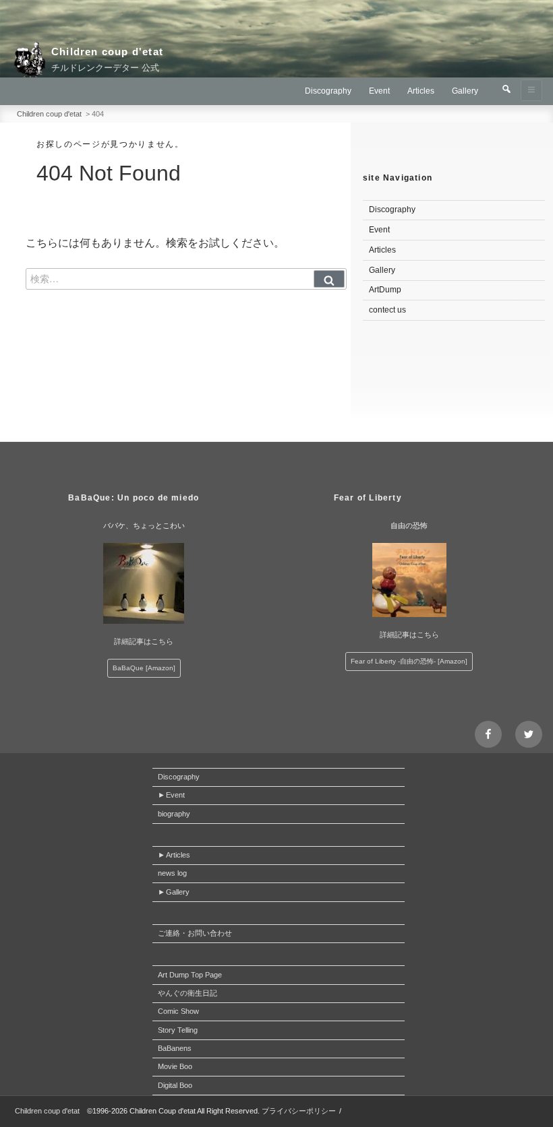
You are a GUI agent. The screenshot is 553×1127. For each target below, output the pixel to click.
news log (172, 873)
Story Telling (178, 1030)
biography (174, 814)
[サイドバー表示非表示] (531, 90)
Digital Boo (175, 1085)
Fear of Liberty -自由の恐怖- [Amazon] (409, 661)
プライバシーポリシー (299, 1111)
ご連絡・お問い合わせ (195, 933)
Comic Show (178, 1011)
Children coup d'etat (107, 51)
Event (379, 91)
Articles (420, 91)
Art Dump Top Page (190, 975)
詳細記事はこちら (143, 641)
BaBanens (175, 1048)
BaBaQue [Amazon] (144, 668)
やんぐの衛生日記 (187, 993)
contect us (387, 310)
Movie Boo (175, 1066)
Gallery (465, 91)
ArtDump (385, 289)
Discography (328, 91)
